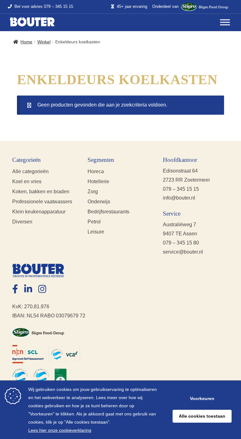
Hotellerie (98, 181)
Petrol (94, 221)
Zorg (93, 191)
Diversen (22, 221)
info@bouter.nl (179, 197)
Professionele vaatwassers (42, 201)
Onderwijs (99, 201)
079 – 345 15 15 (58, 6)
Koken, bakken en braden (40, 191)
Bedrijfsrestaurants (108, 211)
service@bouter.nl (183, 252)
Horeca (96, 171)
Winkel (44, 41)
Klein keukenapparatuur (39, 211)
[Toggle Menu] (225, 22)
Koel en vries (26, 181)
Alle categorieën (30, 171)
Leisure (96, 231)
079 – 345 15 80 (181, 242)
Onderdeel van (165, 6)
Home (26, 41)
